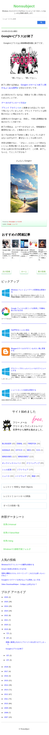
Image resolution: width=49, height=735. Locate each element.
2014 (6, 685)
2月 (7, 660)
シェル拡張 (7, 470)
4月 (7, 638)
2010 (6, 703)
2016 (6, 676)
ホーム (24, 272)
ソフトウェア (22, 470)
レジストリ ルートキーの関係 (16, 496)
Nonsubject (24, 6)
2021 (6, 620)
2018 (6, 667)
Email (19, 444)
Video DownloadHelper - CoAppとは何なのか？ (19, 584)
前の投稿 (42, 272)
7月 (7, 633)
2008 (6, 713)
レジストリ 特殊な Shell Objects (18, 487)
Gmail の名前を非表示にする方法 (13, 569)
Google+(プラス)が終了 (14, 649)
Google (9, 224)
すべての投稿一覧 (11, 505)
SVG (38, 450)
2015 (6, 680)
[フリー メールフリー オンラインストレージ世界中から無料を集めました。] (24, 436)
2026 (6, 597)
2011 (6, 699)
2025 (6, 602)
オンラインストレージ (11, 463)
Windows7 (23, 457)
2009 (6, 708)
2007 (6, 717)
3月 (7, 655)
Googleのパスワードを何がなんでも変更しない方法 (20, 580)
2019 (6, 629)
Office (18, 450)
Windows (7, 457)
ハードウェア (20, 476)
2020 (6, 625)
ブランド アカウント (10, 108)
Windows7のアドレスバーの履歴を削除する (17, 565)
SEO (29, 450)
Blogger (6, 444)
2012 (6, 694)
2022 (6, 615)
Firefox (32, 444)
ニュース (14, 224)
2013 (6, 690)
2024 (6, 606)
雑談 (34, 476)
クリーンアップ (33, 463)
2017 (6, 671)
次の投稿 (6, 272)
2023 (6, 611)
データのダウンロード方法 (13, 103)
